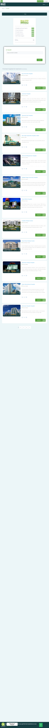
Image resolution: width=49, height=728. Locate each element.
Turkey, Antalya (25, 264)
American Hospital (26, 94)
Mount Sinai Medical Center (28, 241)
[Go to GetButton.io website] (3, 726)
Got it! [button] (41, 725)
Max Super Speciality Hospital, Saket (30, 135)
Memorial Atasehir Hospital (28, 306)
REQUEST (39, 87)
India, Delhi (24, 137)
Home (3, 8)
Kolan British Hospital (27, 199)
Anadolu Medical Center (27, 221)
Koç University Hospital (27, 73)
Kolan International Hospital (28, 284)
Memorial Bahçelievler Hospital (29, 155)
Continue (39, 59)
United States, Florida (26, 242)
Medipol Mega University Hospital (30, 177)
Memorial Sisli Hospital (27, 115)
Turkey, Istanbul (25, 75)
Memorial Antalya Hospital (28, 262)
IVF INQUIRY (8, 50)
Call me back (40, 1)
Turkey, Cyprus (25, 200)
